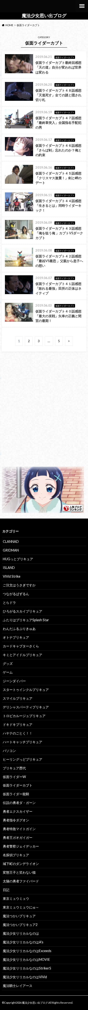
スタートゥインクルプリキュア (26, 690)
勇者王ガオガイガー (17, 838)
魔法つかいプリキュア (19, 916)
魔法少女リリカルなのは (21, 933)
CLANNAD (11, 541)
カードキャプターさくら (21, 646)
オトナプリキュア (16, 637)
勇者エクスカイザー (17, 811)
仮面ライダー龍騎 (16, 794)
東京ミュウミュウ (16, 898)
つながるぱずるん (16, 594)
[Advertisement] (44, 413)
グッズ (8, 663)
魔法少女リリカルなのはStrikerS (27, 968)
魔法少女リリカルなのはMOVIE (26, 959)
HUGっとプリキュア (18, 559)
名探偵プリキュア (16, 855)
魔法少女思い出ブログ (44, 15)
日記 (6, 890)
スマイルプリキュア (17, 698)
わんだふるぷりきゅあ (19, 629)
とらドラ (9, 602)
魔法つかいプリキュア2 (20, 925)
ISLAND (9, 568)
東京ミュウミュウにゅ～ (21, 907)
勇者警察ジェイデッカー (21, 846)
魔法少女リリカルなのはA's (23, 942)
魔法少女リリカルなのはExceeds (27, 951)
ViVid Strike (11, 576)
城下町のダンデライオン (21, 864)
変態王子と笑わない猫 (19, 872)
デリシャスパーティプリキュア (26, 707)
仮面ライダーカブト (17, 785)
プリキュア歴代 (14, 768)
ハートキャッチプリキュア (22, 742)
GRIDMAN (11, 550)
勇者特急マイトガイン (19, 829)
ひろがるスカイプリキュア (22, 611)
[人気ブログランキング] (43, 510)
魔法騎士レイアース (17, 986)
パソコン (9, 751)
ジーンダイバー (14, 681)
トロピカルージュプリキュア (24, 716)
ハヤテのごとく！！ (17, 733)
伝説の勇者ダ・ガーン (19, 803)
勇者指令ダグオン (16, 820)
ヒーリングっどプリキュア (22, 759)
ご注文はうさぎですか (19, 585)
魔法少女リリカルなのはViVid (25, 977)
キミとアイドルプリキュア (22, 655)
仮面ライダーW (14, 777)
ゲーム (8, 672)
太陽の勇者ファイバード (21, 881)
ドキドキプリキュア (17, 724)
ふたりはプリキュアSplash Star (26, 620)
